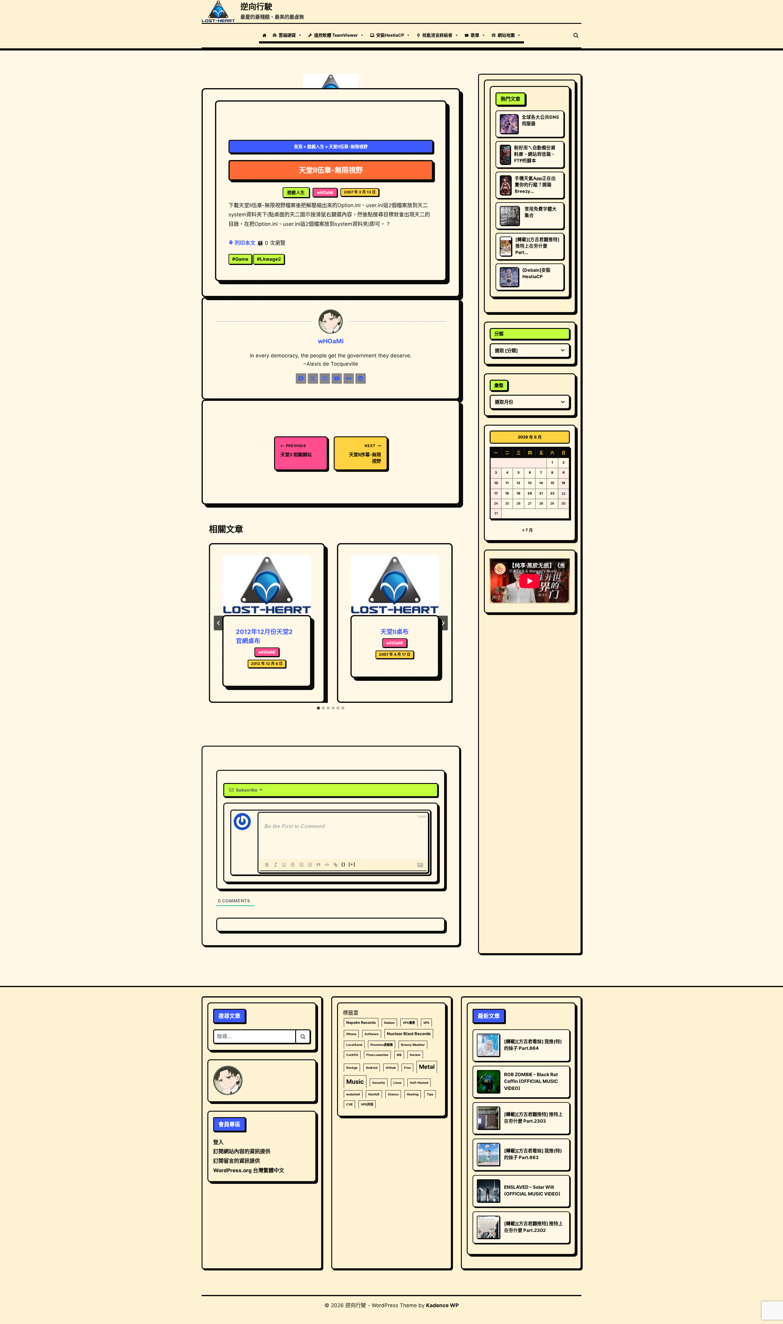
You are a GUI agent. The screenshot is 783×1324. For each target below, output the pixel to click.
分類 (498, 334)
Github (391, 1067)
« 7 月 (527, 530)
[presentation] (266, 585)
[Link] (335, 864)
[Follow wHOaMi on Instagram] (325, 378)
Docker (415, 1055)
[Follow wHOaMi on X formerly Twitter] (313, 378)
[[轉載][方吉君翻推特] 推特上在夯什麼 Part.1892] (506, 246)
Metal (427, 1066)
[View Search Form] (575, 35)
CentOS (352, 1055)
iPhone (351, 1034)
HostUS (374, 1094)
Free (407, 1067)
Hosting (412, 1094)
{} (343, 864)
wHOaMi (325, 192)
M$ (399, 1055)
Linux (397, 1082)
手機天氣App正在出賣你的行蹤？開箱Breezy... (535, 185)
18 (507, 493)
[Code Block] (327, 864)
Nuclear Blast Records (409, 1033)
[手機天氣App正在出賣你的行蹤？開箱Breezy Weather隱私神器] (505, 185)
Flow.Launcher (377, 1055)
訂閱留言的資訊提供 (236, 1161)
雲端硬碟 (287, 35)
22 (552, 493)
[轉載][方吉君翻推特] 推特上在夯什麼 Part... (537, 246)
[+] (352, 864)
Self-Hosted (419, 1082)
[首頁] (264, 35)
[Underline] (284, 864)
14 (541, 483)
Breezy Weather (413, 1044)
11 (507, 483)
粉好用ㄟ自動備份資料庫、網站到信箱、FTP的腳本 (534, 154)
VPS (426, 1022)
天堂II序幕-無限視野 (365, 453)
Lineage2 (269, 259)
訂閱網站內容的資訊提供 (241, 1151)
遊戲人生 (315, 146)
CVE (349, 1104)
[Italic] (275, 864)
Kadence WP (442, 1305)
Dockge (352, 1067)
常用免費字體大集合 (541, 212)
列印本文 (244, 243)
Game (240, 259)
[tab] (318, 708)
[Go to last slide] (219, 623)
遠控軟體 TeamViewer (336, 35)
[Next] (443, 623)
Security (378, 1082)
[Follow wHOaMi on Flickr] (348, 378)
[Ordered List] (301, 864)
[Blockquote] (318, 864)
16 (563, 483)
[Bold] (267, 864)
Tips (430, 1094)
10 (496, 483)
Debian (389, 1022)
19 (518, 493)
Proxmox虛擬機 (381, 1044)
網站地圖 (506, 35)
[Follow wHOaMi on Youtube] (337, 378)
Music (355, 1081)
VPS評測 (367, 1104)
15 (552, 483)
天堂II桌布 (394, 632)
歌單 (475, 35)
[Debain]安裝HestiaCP (536, 273)
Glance (393, 1094)
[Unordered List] (310, 864)
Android (371, 1067)
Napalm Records (361, 1022)
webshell (353, 1094)
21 (541, 493)
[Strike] (292, 864)
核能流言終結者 (437, 35)
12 (518, 483)
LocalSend (354, 1044)
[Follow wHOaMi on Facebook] (301, 378)
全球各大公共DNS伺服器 (540, 120)
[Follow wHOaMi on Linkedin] (360, 378)
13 (530, 483)
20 (530, 493)
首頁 (298, 146)
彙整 (498, 385)
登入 (218, 1142)
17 (496, 493)
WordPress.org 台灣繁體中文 (248, 1170)
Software (372, 1034)
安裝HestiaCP (390, 35)
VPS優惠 (409, 1022)
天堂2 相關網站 (296, 450)
